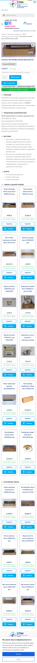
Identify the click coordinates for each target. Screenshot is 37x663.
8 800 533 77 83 (11, 20)
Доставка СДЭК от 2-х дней (19, 89)
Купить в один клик (9, 83)
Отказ (18, 659)
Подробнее (9, 224)
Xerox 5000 (14, 36)
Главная (3, 34)
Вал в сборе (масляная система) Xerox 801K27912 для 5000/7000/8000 (9, 243)
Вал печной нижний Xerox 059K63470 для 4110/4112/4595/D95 (27, 589)
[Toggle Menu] (34, 2)
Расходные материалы (14, 34)
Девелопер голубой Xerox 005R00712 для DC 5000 (27, 288)
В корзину (16, 77)
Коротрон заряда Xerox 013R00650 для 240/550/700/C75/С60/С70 (27, 243)
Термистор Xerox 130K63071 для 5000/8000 (9, 337)
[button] (32, 45)
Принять (18, 654)
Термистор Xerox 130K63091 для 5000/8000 (9, 288)
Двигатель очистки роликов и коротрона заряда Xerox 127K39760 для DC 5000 (27, 340)
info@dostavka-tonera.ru (12, 28)
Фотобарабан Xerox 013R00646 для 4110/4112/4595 (28, 489)
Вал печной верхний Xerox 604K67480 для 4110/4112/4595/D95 (9, 589)
